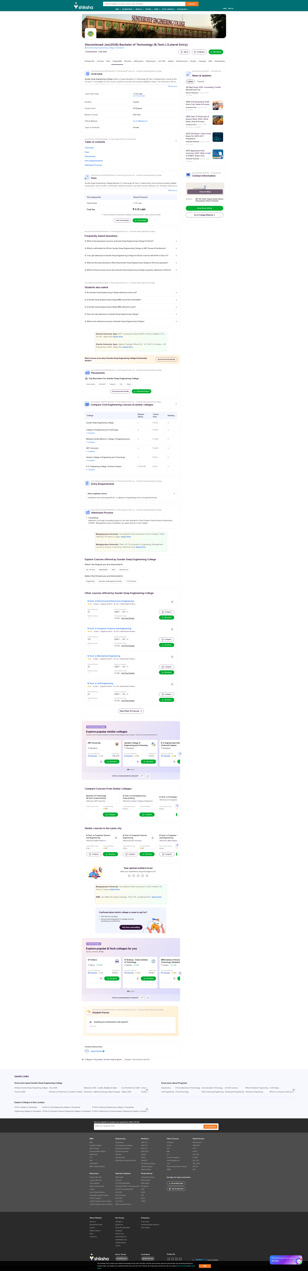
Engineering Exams (121, 1151)
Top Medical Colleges (148, 1163)
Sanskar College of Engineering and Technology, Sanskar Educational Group (136, 745)
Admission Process (93, 165)
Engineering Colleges (122, 1148)
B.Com (169, 1145)
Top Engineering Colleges (123, 1145)
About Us (93, 1221)
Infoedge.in (119, 1221)
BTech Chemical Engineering (213, 1092)
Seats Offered (93, 609)
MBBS (169, 1169)
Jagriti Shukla (96, 1051)
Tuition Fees (92, 203)
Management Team (96, 1224)
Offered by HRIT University (95, 801)
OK (204, 1266)
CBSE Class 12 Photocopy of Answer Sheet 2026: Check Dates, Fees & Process (197, 119)
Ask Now (275, 1261)
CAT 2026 (118, 1192)
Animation (170, 1142)
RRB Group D (197, 1142)
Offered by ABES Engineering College (169, 841)
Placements (151, 61)
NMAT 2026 (119, 1177)
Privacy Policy (182, 1266)
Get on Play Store (177, 1183)
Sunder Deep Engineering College (100, 423)
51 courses (165, 973)
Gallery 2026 (126, 1092)
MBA (91, 1142)
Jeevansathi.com (120, 1237)
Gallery (171, 61)
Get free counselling (131, 927)
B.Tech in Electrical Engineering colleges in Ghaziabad (113, 1107)
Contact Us (93, 1237)
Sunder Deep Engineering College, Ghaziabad (105, 48)
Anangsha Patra (191, 107)
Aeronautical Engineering (234, 1092)
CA (168, 1154)
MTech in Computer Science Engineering (285, 1092)
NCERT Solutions (95, 1198)
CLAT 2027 (119, 1201)
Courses (100, 61)
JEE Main (118, 1154)
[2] (298, 1260)
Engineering (165, 1088)
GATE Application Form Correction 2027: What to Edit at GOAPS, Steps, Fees (198, 153)
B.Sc (168, 1148)
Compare (201, 52)
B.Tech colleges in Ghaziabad (26, 1107)
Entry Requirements (94, 160)
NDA (194, 1169)
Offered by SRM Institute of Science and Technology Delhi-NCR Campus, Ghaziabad (99, 841)
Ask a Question (94, 1183)
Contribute (145, 1254)
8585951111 (123, 1258)
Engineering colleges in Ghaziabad (28, 1111)
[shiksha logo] (100, 1257)
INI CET (143, 1154)
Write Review (148, 1258)
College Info (89, 61)
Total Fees (115, 753)
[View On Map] (205, 195)
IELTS (143, 1198)
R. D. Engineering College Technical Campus (104, 466)
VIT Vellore (92, 960)
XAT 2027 (118, 1180)
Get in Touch (120, 1254)
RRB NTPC (196, 1145)
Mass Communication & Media (177, 1166)
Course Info (117, 61)
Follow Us (171, 1254)
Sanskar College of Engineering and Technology (105, 457)
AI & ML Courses (231, 1088)
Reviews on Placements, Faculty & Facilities (65, 1092)
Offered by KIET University (132, 841)
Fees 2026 (53, 1088)
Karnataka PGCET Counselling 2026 (127, 1186)
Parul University (120, 1195)
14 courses (92, 756)
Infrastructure (182, 61)
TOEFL (143, 1201)
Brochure (217, 52)
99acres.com (119, 1234)
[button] (184, 51)
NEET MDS (145, 1151)
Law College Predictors (97, 1192)
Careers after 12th (95, 1177)
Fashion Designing (173, 1157)
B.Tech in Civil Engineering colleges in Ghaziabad (61, 1107)
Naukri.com (119, 1224)
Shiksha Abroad (120, 1243)
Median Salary (93, 616)
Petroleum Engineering (254, 1092)
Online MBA (93, 1163)
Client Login (145, 1221)
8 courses (128, 756)
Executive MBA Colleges (98, 1151)
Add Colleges (145, 1228)
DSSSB (195, 1157)
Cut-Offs (161, 61)
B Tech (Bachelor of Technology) (188, 1088)
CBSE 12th (118, 612)
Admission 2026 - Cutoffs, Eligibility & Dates (100, 1088)
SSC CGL (196, 1160)
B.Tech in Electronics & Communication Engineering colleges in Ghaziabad (120, 1111)
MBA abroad (145, 1183)
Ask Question (210, 1127)
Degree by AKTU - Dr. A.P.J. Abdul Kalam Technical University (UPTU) (118, 604)
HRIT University (92, 448)
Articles (92, 1189)
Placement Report (143, 391)
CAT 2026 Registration (122, 1183)
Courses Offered (94, 753)
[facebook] (176, 1259)
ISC (123, 612)
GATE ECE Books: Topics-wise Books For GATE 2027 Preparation (198, 136)
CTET (194, 1148)
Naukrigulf (118, 1231)
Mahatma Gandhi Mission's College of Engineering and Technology (107, 439)
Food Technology (182, 1092)
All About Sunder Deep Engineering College (31, 1088)
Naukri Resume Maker (122, 1228)
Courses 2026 (20, 1092)
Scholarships (220, 61)
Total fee (91, 209)
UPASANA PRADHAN (192, 142)
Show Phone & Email (204, 208)
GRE (142, 1189)
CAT (91, 1157)
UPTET (195, 1151)
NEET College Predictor (123, 1204)
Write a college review (97, 1186)
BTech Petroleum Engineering (257, 1088)
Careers (92, 1228)
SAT (142, 1195)
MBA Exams (93, 1154)
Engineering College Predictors (125, 1160)
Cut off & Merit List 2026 (130, 1088)
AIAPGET (144, 1160)
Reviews (127, 61)
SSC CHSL (196, 1163)
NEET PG (144, 1145)
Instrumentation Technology (212, 1088)
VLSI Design (274, 1088)
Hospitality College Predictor (99, 1195)
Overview (89, 147)
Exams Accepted (120, 609)
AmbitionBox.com (121, 1240)
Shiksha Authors (95, 1231)
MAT (91, 1160)
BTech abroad (145, 1180)
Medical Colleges (147, 1166)
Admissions (138, 61)
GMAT (143, 1192)
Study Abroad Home (147, 1177)
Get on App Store (177, 1189)
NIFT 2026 (118, 1198)
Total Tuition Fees (120, 616)
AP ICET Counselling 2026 (124, 1189)
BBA (168, 1151)
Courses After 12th (96, 1180)
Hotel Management (173, 1160)
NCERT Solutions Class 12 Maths (101, 1201)
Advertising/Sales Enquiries (150, 1224)
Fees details (141, 220)
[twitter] (180, 1259)
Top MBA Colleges (96, 1145)
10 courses (165, 756)
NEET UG (144, 1142)
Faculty (193, 61)
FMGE (143, 1157)
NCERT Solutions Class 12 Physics (101, 1204)
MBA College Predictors (97, 1166)
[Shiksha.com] (84, 5)
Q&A (210, 61)
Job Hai (117, 1246)
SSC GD (195, 1166)
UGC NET (196, 1154)
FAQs (91, 1234)
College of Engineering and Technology (102, 430)
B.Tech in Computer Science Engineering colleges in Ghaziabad (66, 1111)
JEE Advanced (120, 1157)
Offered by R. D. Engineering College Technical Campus (172, 800)
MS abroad (144, 1186)
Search (192, 4)
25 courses (92, 973)
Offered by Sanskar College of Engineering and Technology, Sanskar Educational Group (138, 801)
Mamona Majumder (192, 93)
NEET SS (144, 1148)
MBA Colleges (94, 1148)
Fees (108, 61)
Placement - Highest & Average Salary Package (102, 1092)
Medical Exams (146, 1169)
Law (168, 1163)
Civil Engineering (167, 1092)
